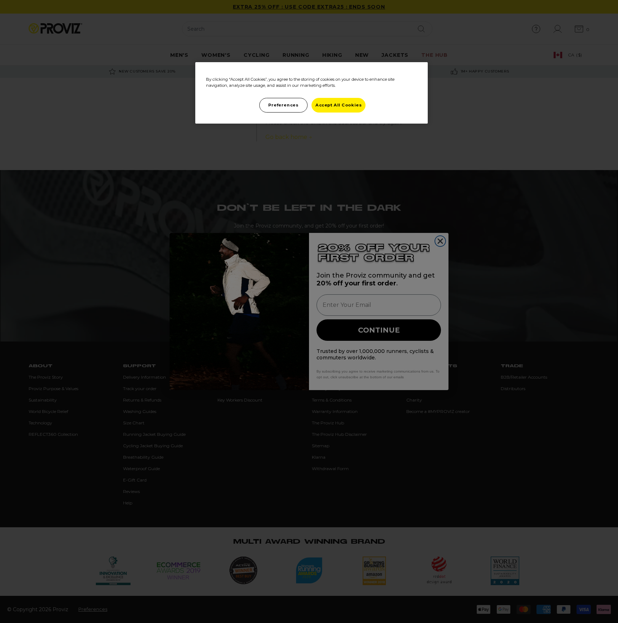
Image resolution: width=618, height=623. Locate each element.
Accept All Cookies (338, 105)
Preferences (283, 105)
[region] (311, 93)
